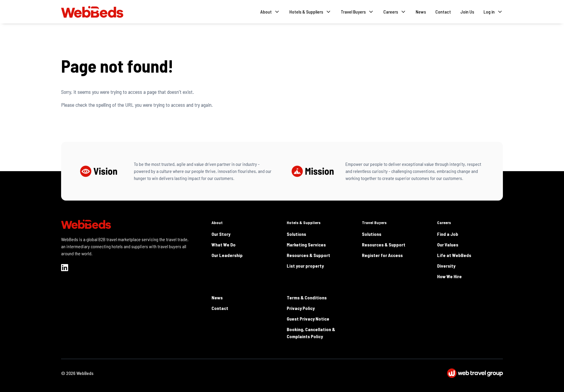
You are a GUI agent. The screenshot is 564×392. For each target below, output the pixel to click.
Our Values (447, 244)
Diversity (446, 265)
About (217, 222)
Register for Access (382, 255)
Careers (444, 222)
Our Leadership (227, 255)
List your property (305, 265)
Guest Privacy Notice (308, 318)
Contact (443, 11)
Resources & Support (308, 255)
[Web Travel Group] (475, 373)
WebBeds (84, 373)
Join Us (467, 11)
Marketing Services (306, 244)
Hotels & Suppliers (303, 222)
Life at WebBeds (454, 255)
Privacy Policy (301, 308)
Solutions (296, 234)
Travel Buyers (374, 222)
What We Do (224, 244)
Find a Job (447, 234)
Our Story (221, 234)
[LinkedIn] (64, 267)
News (421, 11)
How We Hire (449, 276)
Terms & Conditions (307, 297)
